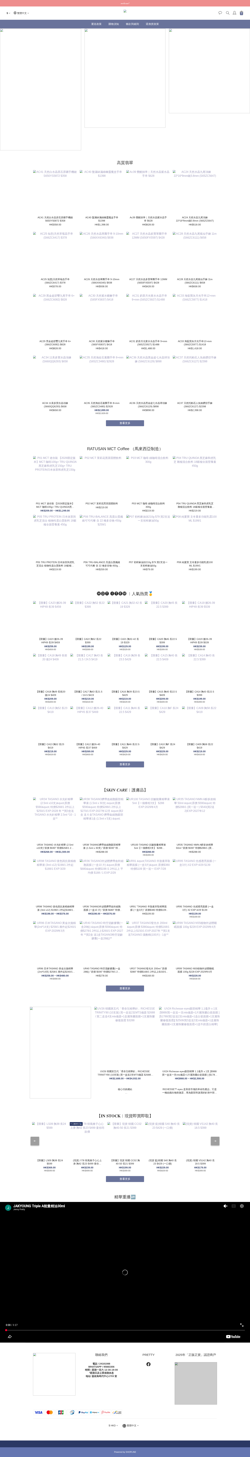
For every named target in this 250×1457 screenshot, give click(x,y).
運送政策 (96, 23)
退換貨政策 (152, 23)
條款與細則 (132, 23)
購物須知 (114, 23)
